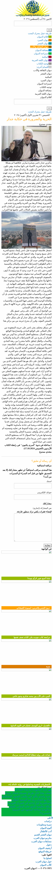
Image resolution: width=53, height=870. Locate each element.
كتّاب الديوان (46, 865)
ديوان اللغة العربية (40, 60)
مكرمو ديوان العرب (42, 838)
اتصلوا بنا (48, 858)
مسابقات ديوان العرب (41, 841)
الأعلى (50, 818)
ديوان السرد (42, 40)
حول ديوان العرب (43, 861)
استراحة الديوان (41, 53)
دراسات (48, 821)
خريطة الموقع (45, 851)
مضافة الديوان (41, 50)
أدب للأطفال (46, 831)
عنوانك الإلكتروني (44, 492)
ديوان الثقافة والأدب (39, 47)
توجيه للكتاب (42, 63)
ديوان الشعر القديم (43, 834)
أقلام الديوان (42, 37)
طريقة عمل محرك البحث (40, 33)
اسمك (49, 481)
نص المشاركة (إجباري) (42, 508)
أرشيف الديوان (45, 848)
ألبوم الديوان (46, 828)
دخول (49, 845)
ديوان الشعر (42, 43)
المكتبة (45, 57)
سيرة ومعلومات (44, 824)
